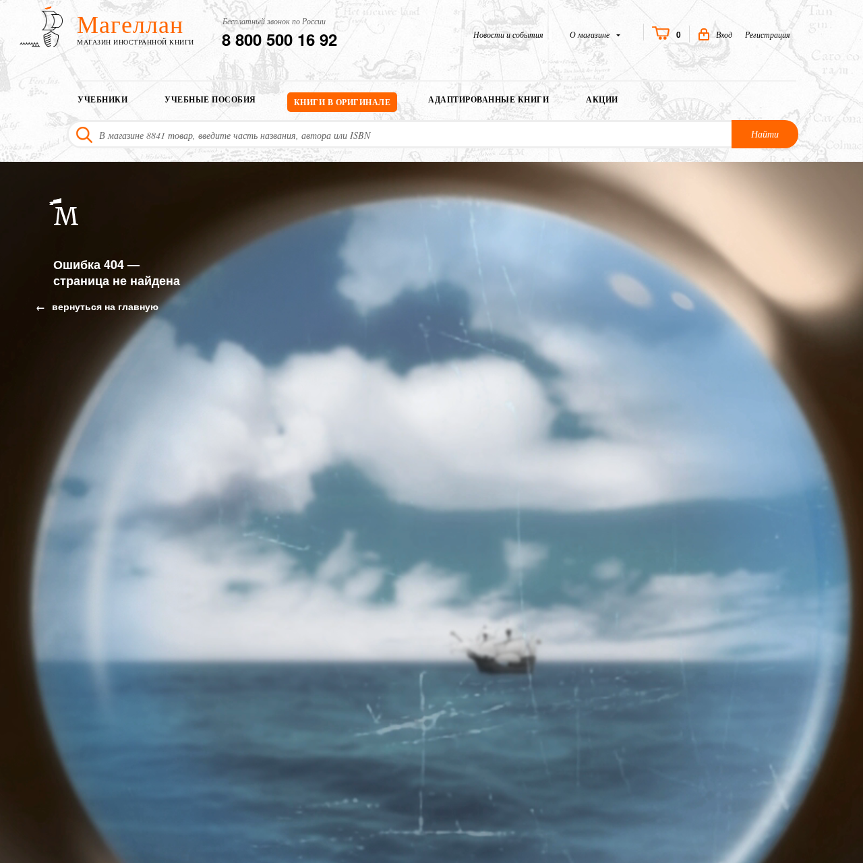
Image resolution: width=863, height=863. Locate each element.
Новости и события (508, 34)
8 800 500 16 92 (279, 39)
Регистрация (767, 34)
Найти (765, 133)
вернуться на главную (103, 306)
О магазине (591, 34)
